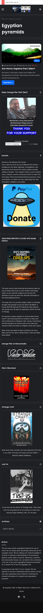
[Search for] (40, 10)
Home (5, 19)
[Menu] (3, 10)
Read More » (8, 82)
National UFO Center (9, 65)
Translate (35, 144)
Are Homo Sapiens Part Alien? (18, 68)
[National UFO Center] (21, 9)
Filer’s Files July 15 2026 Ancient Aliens (19, 2)
